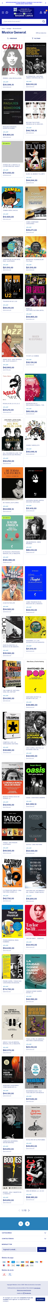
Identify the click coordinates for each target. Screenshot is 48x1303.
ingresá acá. (37, 1288)
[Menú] (3, 13)
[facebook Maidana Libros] (27, 1223)
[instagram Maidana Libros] (20, 1223)
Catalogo (9, 28)
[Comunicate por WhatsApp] (7, 13)
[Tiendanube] (24, 1293)
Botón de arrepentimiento (24, 1290)
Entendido (40, 1299)
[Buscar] (43, 21)
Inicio (3, 28)
